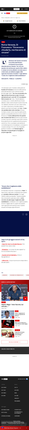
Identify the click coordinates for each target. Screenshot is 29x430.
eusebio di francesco (16, 275)
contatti (22, 423)
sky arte (3, 395)
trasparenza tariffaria (12, 423)
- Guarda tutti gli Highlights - (9, 255)
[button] (26, 214)
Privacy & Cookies (9, 422)
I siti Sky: (3, 384)
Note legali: (3, 406)
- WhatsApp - (5, 249)
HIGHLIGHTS (4, 78)
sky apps (16, 390)
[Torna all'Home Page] (7, 13)
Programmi (17, 401)
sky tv (16, 387)
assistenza (18, 423)
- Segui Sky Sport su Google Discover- (11, 244)
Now (15, 392)
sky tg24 (3, 390)
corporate (17, 416)
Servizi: (15, 384)
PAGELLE (11, 78)
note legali (4, 412)
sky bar (16, 395)
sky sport (3, 387)
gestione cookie (5, 409)
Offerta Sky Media (5, 416)
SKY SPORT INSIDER (22, 13)
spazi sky (16, 398)
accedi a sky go (21, 379)
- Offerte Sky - (5, 260)
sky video (3, 392)
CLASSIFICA (18, 78)
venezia (5, 275)
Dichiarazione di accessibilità (18, 412)
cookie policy (17, 409)
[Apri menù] (2, 13)
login (26, 9)
